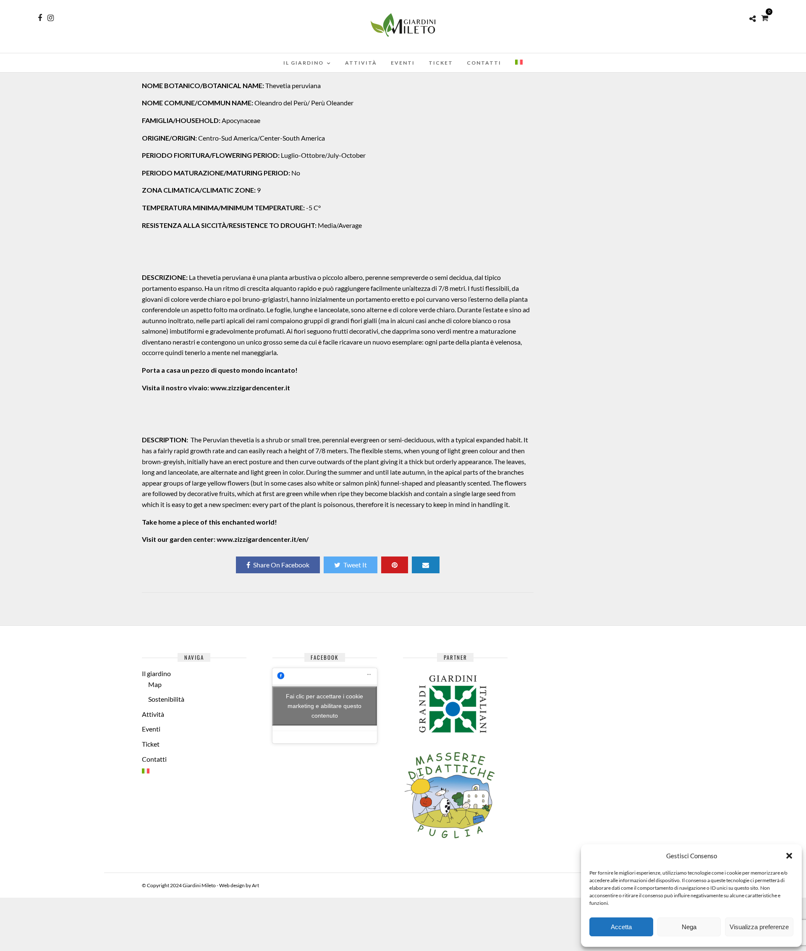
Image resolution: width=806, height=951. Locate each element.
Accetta (621, 926)
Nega (689, 926)
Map (155, 684)
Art (255, 885)
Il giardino (303, 63)
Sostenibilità (166, 699)
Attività (361, 63)
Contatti (484, 63)
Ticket (441, 63)
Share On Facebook (281, 565)
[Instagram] (50, 18)
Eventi (403, 63)
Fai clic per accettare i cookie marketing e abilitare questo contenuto (324, 705)
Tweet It (355, 565)
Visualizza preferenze (759, 926)
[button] (789, 856)
